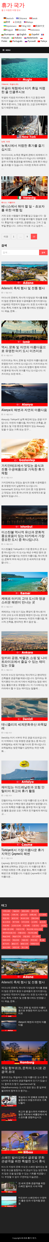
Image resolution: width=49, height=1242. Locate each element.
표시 (25, 947)
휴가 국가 (13, 5)
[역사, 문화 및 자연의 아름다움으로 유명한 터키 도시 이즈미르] (8, 1008)
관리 (35, 911)
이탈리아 (11, 202)
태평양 (35, 944)
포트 (6, 947)
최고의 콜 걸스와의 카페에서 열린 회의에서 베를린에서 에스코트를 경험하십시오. (32, 1114)
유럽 (26, 936)
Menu (8, 50)
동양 (15, 918)
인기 (36, 936)
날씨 (24, 915)
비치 (25, 922)
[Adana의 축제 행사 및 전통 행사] (24, 967)
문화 (35, 918)
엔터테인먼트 (9, 933)
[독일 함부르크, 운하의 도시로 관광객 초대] (24, 1052)
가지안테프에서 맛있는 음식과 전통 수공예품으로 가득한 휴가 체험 (22, 469)
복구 (16, 922)
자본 (6, 940)
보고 (6, 922)
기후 (15, 915)
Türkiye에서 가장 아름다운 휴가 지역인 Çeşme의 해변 (22, 852)
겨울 (16, 911)
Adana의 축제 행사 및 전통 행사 (23, 288)
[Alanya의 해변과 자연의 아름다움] (8, 1022)
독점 (6, 918)
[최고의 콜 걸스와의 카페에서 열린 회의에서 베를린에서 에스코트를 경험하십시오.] (8, 1111)
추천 (34, 940)
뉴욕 (3, 142)
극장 (6, 915)
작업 (16, 940)
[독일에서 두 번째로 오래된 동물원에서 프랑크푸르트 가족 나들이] (8, 1097)
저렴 (25, 940)
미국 (8, 142)
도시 (42, 915)
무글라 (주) (14, 84)
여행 (22, 933)
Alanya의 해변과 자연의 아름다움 (24, 410)
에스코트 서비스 (34, 929)
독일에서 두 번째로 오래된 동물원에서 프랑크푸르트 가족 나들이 (32, 1100)
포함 (16, 947)
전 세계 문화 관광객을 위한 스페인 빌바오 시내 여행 (31, 1184)
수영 (6, 925)
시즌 (35, 925)
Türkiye (4, 84)
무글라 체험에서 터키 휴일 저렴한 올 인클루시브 (23, 90)
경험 (25, 911)
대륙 (33, 915)
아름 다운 (8, 929)
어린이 (20, 929)
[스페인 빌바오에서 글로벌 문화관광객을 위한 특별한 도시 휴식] (24, 1142)
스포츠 (16, 925)
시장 (26, 925)
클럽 (15, 944)
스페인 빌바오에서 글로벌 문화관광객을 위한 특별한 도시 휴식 (23, 1159)
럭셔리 (25, 918)
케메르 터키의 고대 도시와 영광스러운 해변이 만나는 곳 (23, 600)
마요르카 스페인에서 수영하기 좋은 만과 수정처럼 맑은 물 (32, 1200)
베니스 (4, 202)
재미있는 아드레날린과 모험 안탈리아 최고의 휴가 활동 (22, 789)
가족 (6, 911)
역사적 (32, 933)
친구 (6, 944)
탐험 (24, 944)
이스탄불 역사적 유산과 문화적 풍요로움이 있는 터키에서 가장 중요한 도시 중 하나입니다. (22, 535)
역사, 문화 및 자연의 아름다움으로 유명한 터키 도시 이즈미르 (23, 349)
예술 (6, 936)
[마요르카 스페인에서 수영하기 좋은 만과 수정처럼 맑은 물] (8, 1198)
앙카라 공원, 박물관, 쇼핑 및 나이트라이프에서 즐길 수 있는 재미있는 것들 (24, 661)
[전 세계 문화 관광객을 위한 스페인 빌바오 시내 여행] (8, 1183)
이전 (6, 236)
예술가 (17, 936)
